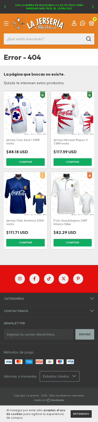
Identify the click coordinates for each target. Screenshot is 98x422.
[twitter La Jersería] (64, 279)
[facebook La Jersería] (34, 279)
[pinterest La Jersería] (78, 279)
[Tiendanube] (49, 400)
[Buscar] (88, 38)
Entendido (81, 413)
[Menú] (7, 23)
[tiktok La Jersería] (49, 279)
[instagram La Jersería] (20, 279)
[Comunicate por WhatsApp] (82, 24)
